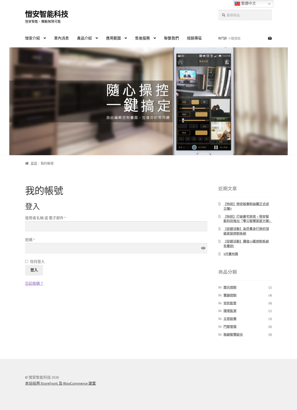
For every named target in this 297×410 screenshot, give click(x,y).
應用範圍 (113, 38)
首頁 (34, 163)
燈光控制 (229, 287)
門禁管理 (229, 327)
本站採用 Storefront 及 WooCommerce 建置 (60, 383)
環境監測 (229, 311)
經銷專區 (194, 38)
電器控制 (229, 295)
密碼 (30, 239)
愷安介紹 (32, 38)
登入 (34, 270)
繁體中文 (248, 3)
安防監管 (229, 303)
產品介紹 (84, 38)
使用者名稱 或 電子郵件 (45, 218)
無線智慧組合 (233, 334)
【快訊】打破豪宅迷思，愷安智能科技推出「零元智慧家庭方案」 (247, 218)
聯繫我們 (171, 38)
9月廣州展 (230, 254)
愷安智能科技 (46, 14)
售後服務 (142, 38)
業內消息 (61, 38)
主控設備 (229, 319)
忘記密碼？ (34, 283)
